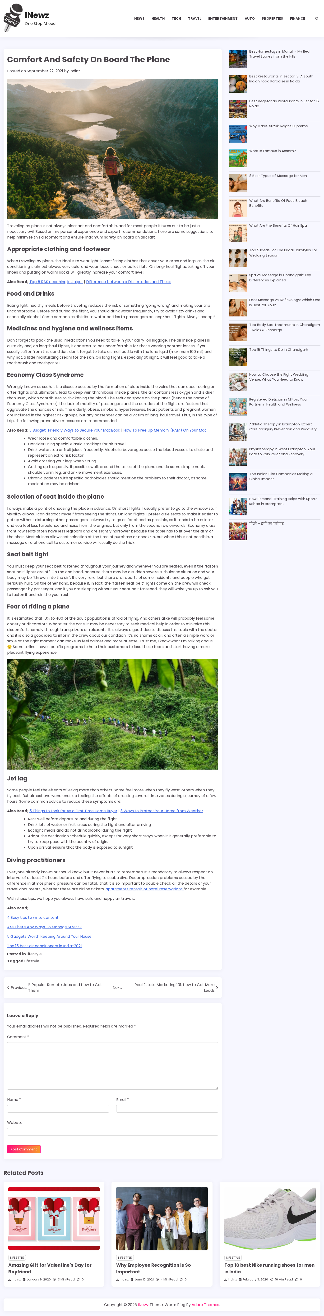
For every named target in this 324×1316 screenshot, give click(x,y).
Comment (18, 1037)
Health (158, 18)
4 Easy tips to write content (33, 917)
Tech (176, 18)
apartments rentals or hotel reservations (145, 889)
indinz (75, 71)
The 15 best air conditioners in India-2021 (44, 946)
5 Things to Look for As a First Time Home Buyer (73, 811)
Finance (297, 18)
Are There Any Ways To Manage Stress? (44, 927)
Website (15, 1122)
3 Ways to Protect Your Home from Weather (161, 811)
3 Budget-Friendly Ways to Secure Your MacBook (74, 430)
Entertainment (223, 18)
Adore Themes (205, 1304)
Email (122, 1099)
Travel (194, 18)
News (139, 18)
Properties (272, 18)
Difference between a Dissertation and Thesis (128, 281)
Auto (250, 18)
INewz (37, 15)
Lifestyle (34, 954)
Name (14, 1099)
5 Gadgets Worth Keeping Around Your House (49, 936)
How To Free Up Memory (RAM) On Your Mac (165, 430)
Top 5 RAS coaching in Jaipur (56, 281)
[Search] (316, 18)
